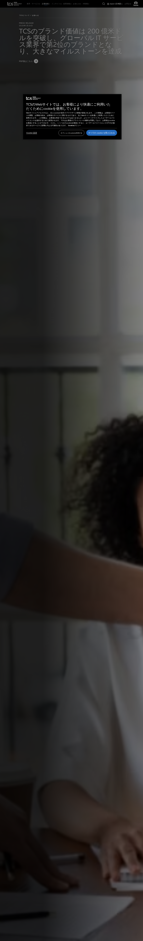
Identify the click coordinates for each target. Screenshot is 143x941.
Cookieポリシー (74, 125)
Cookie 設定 (31, 133)
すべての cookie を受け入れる (101, 133)
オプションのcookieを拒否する (71, 133)
